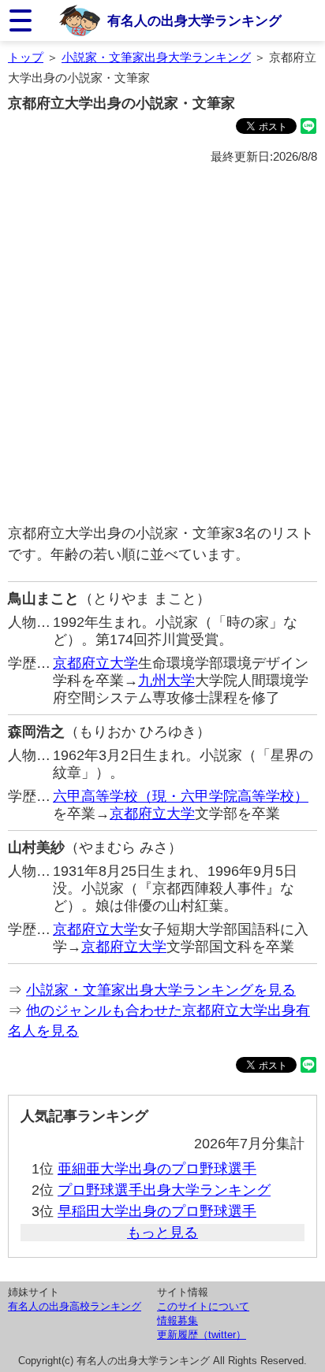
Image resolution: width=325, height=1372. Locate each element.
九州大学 (166, 680)
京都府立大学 (95, 663)
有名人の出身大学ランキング (194, 20)
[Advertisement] (162, 345)
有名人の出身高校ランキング (74, 1306)
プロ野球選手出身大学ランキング (164, 1190)
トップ (25, 57)
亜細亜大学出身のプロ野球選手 (157, 1169)
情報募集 (177, 1320)
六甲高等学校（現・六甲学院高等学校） (180, 796)
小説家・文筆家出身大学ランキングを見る (161, 990)
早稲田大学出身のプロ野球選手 (157, 1211)
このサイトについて (203, 1306)
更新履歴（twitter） (201, 1334)
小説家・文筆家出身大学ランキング (156, 57)
